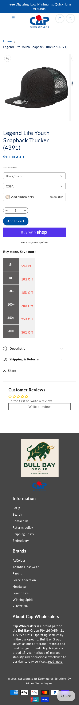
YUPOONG (20, 606)
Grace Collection (24, 580)
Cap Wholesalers (27, 678)
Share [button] (12, 370)
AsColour (19, 560)
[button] (13, 17)
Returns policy (23, 527)
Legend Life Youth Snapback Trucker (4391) (35, 47)
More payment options (34, 242)
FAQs (16, 508)
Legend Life (21, 593)
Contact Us (20, 521)
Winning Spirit (23, 599)
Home (7, 41)
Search (17, 514)
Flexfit (17, 573)
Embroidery (21, 540)
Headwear (20, 586)
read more (55, 661)
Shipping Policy (23, 534)
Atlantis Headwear (26, 567)
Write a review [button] (39, 406)
